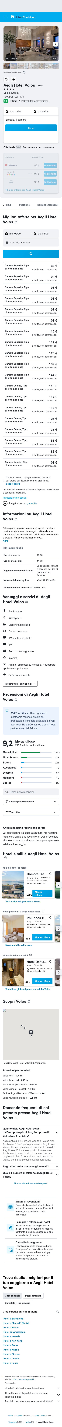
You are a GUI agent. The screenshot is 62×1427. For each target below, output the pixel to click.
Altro (5, 540)
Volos (28, 1422)
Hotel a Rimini (11, 1327)
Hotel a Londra (11, 1358)
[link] (23, 901)
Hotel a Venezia (11, 1336)
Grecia (19, 1415)
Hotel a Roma (10, 1345)
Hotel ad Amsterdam (14, 1331)
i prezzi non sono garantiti (23, 1379)
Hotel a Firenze (11, 1354)
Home (10, 1415)
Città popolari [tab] (12, 1295)
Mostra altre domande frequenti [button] (31, 1183)
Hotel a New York (12, 1340)
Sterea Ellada (39, 1415)
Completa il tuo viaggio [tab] (17, 1302)
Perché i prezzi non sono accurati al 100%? (29, 1401)
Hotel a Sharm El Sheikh (16, 1323)
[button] (5, 16)
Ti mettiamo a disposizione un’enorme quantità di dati (26, 1395)
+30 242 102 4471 (13, 96)
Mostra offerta (38, 893)
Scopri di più (13, 483)
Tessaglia (12, 1422)
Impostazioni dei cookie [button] (14, 497)
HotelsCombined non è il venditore (24, 1388)
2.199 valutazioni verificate (33, 101)
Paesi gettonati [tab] (33, 1295)
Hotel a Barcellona (13, 1318)
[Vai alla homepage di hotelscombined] (23, 16)
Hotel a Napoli (11, 1349)
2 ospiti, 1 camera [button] (16, 119)
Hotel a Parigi (10, 1362)
